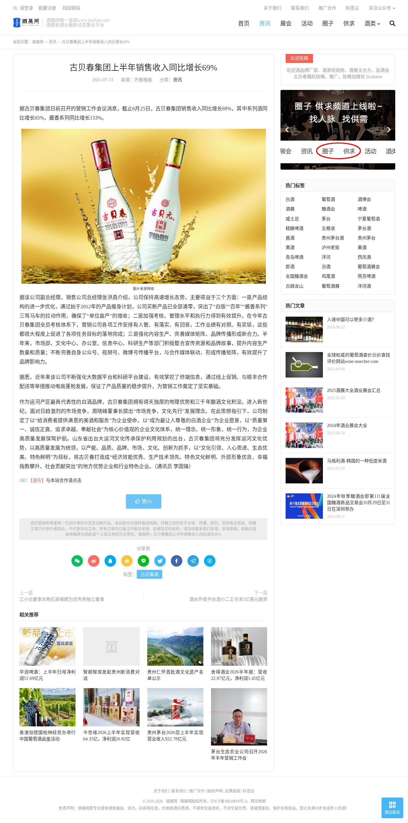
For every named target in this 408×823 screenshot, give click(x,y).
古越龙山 (294, 286)
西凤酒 (364, 257)
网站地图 (258, 801)
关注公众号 (380, 8)
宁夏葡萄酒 (369, 219)
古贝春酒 (149, 574)
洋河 (326, 257)
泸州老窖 (330, 247)
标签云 (352, 8)
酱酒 (290, 238)
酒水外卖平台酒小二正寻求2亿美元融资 (228, 599)
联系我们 (300, 8)
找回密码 (71, 8)
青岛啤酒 (294, 257)
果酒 (362, 247)
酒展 (290, 209)
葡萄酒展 (330, 286)
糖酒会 (328, 209)
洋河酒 (364, 286)
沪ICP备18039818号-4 (229, 801)
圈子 (328, 23)
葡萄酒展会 (369, 266)
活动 (307, 23)
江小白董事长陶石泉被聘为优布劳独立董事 (61, 599)
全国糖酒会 (297, 276)
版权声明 (214, 791)
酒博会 (364, 199)
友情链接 (232, 791)
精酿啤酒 (294, 228)
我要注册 (47, 8)
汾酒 (326, 266)
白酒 (290, 199)
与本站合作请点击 (64, 480)
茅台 (326, 219)
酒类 (370, 23)
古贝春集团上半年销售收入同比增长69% (143, 67)
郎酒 (290, 266)
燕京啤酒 (366, 276)
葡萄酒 (328, 199)
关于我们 (272, 8)
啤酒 (362, 209)
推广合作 (327, 8)
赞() (147, 501)
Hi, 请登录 (23, 8)
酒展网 (26, 23)
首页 (244, 23)
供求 (349, 23)
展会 (286, 23)
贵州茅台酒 (333, 238)
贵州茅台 (366, 238)
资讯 (265, 23)
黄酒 (290, 247)
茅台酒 (364, 228)
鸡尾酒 (328, 276)
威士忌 (292, 219)
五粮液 (328, 228)
